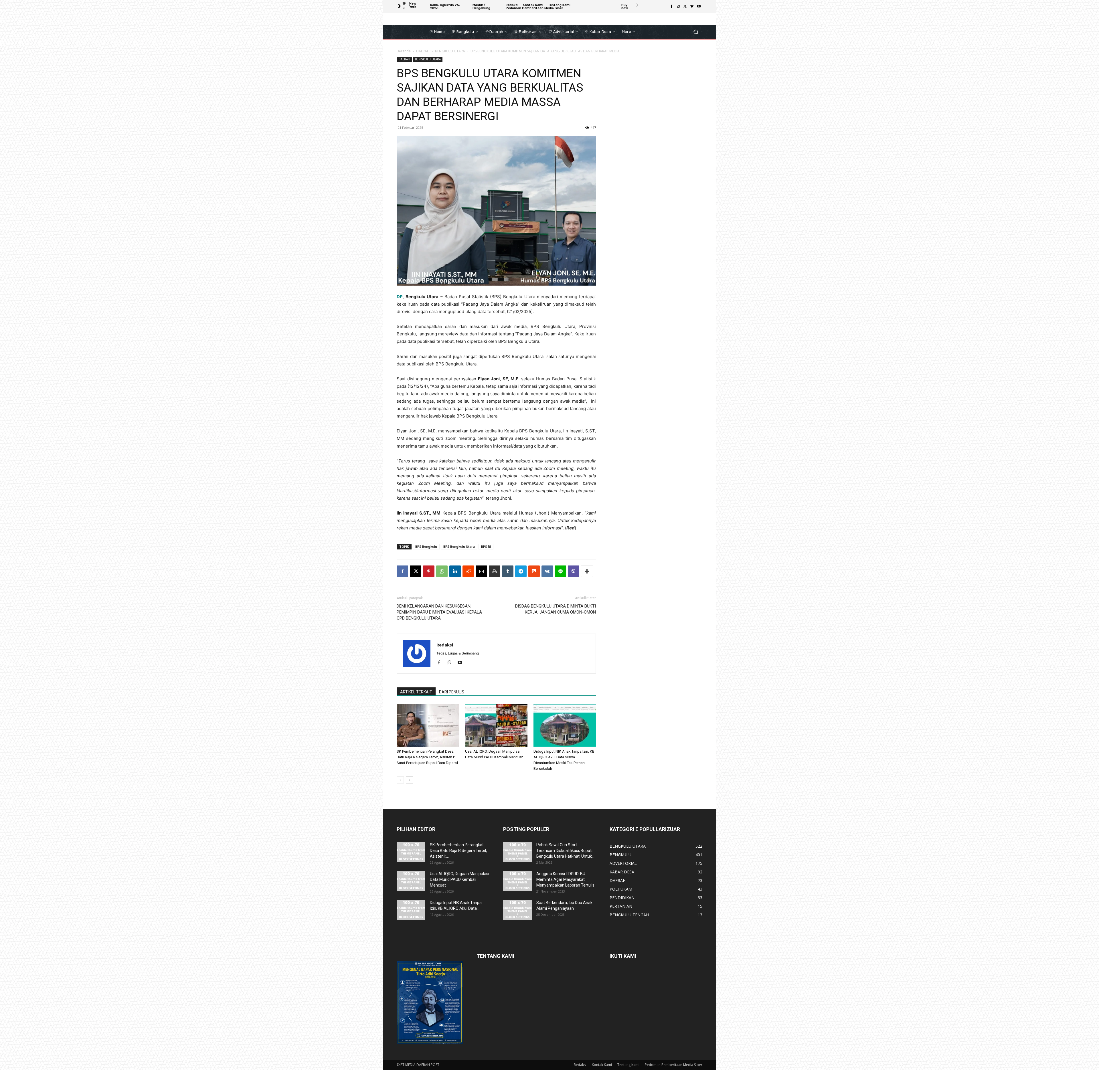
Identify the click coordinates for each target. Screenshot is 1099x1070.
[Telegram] (521, 571)
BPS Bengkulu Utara (459, 546)
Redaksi (444, 645)
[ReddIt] (468, 571)
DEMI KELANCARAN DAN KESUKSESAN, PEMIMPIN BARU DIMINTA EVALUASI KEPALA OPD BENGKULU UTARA (439, 612)
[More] (587, 571)
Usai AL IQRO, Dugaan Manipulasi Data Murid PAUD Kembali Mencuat (459, 879)
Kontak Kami (602, 1064)
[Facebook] (671, 6)
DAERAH (423, 51)
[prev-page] (400, 780)
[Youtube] (698, 6)
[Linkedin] (455, 571)
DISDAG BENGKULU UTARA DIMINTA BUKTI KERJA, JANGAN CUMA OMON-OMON (555, 609)
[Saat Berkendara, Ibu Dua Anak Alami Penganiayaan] (517, 910)
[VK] (547, 571)
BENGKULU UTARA (450, 51)
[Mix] (534, 571)
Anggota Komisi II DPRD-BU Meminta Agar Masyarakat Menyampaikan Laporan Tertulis (565, 879)
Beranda (404, 51)
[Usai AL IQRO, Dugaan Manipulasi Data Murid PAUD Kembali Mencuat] (496, 725)
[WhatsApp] (442, 571)
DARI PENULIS (451, 692)
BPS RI (486, 546)
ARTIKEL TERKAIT (416, 692)
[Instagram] (678, 6)
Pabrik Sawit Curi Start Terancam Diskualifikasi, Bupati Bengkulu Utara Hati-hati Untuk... (565, 850)
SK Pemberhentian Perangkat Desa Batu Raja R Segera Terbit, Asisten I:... (458, 850)
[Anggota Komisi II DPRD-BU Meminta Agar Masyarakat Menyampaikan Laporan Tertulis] (517, 881)
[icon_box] (630, 7)
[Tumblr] (507, 571)
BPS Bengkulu (426, 546)
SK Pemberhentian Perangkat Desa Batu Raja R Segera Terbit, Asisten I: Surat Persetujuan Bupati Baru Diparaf (427, 757)
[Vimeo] (692, 6)
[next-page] (409, 780)
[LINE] (560, 571)
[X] (685, 6)
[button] (695, 32)
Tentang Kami (628, 1064)
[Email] (481, 571)
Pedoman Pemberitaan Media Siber (673, 1064)
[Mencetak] (494, 571)
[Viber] (573, 571)
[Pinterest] (428, 571)
